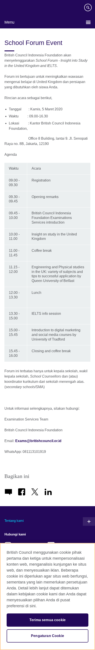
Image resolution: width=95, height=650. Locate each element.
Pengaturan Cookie (47, 636)
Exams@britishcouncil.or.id (38, 441)
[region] (47, 596)
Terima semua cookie (47, 620)
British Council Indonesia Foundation (17, 9)
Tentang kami (14, 520)
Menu (9, 22)
